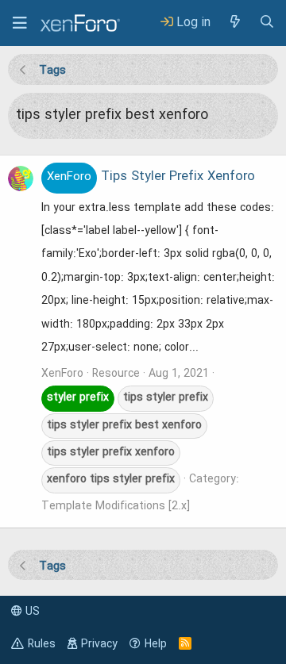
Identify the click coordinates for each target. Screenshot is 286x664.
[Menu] (20, 23)
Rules (42, 644)
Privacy (99, 644)
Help (156, 644)
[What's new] (234, 22)
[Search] (267, 22)
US (31, 611)
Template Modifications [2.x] (115, 506)
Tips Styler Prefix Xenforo (151, 177)
